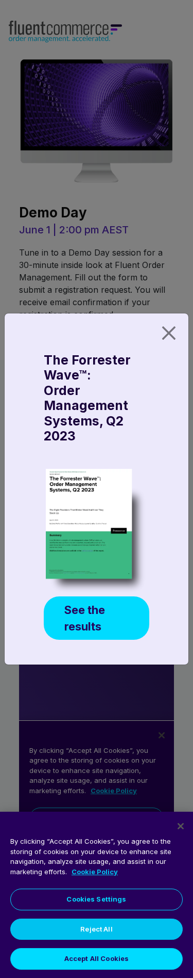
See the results (84, 618)
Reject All (96, 929)
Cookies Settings (96, 899)
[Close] (169, 333)
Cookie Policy (95, 871)
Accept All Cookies (96, 958)
